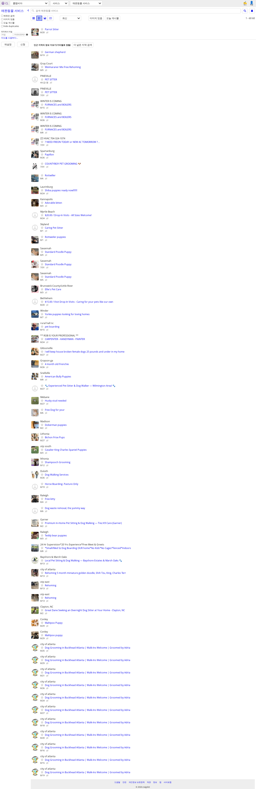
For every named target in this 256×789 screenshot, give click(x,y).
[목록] (33, 18)
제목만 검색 (9, 15)
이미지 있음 (9, 19)
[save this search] (252, 10)
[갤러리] (45, 18)
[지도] (50, 18)
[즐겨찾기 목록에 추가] (42, 29)
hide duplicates (11, 26)
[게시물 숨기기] (47, 32)
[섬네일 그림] (39, 18)
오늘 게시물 (9, 22)
